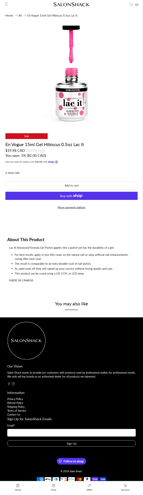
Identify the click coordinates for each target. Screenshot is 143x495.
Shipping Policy (16, 406)
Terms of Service (16, 410)
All (20, 15)
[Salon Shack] (71, 4)
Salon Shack (76, 471)
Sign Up (72, 443)
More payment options (71, 207)
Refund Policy (15, 402)
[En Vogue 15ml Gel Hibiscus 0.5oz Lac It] (71, 74)
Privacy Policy (15, 399)
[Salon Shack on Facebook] (9, 384)
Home (9, 15)
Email (11, 425)
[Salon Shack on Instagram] (13, 384)
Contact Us (13, 414)
